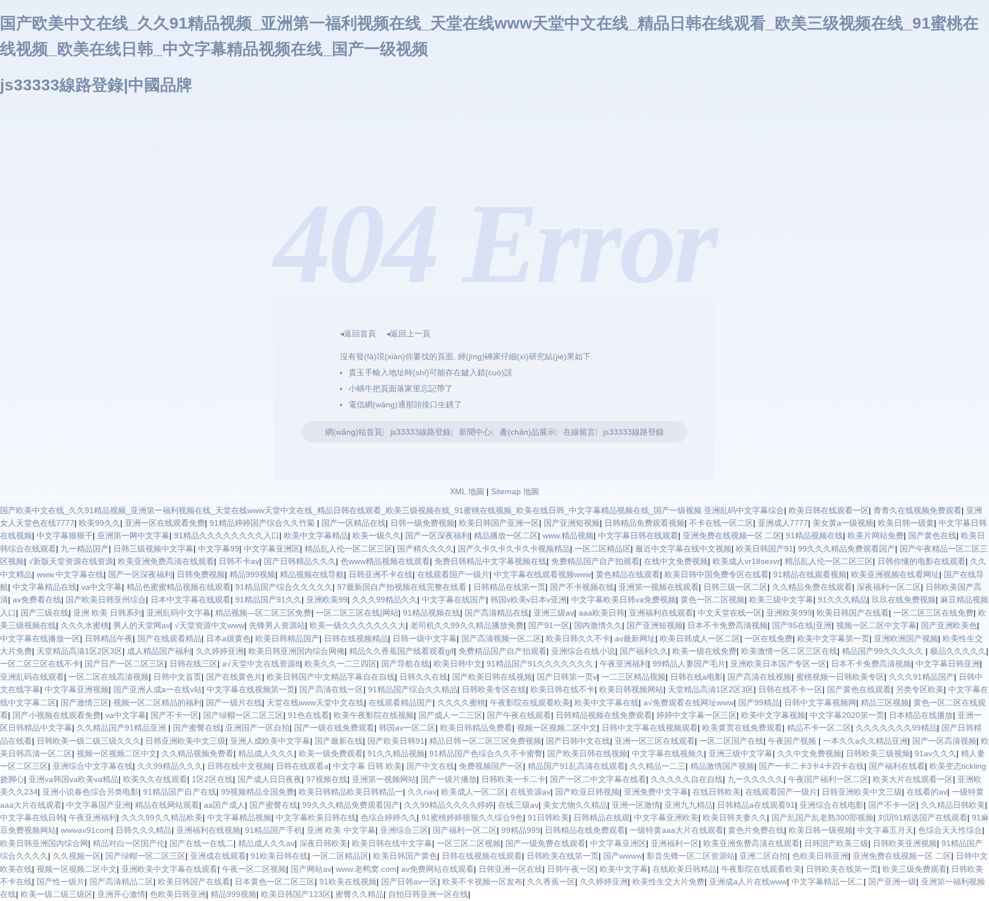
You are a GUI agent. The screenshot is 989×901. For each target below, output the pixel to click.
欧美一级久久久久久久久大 (358, 625)
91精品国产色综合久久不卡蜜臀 (486, 753)
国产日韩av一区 (409, 881)
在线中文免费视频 (676, 561)
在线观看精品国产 (401, 702)
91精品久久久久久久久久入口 (226, 535)
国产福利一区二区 (465, 830)
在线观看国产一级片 (453, 574)
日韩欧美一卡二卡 (513, 779)
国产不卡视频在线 (582, 587)
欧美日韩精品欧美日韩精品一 (351, 791)
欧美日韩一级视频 (821, 830)
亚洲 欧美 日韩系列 (107, 612)
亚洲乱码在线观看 (32, 676)
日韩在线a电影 (696, 676)
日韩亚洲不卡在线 (381, 574)
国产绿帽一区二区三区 (243, 715)
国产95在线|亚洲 (802, 625)
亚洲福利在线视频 (208, 830)
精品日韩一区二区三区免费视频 (485, 740)
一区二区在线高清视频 (109, 676)
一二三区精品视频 (634, 676)
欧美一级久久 (377, 535)
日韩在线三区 (193, 663)
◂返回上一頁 (408, 333)
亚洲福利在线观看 (661, 612)
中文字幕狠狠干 (65, 535)
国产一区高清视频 (944, 740)
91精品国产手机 (273, 830)
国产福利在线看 (897, 766)
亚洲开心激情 (121, 894)
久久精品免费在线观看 (812, 587)
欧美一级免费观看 (331, 753)
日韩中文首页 (177, 676)
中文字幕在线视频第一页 (251, 689)
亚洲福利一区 (675, 843)
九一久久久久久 (755, 779)
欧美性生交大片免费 (668, 881)
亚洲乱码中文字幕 (179, 612)
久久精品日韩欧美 (953, 804)
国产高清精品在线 (497, 612)
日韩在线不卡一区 (790, 689)
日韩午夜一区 (571, 869)
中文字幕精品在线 (45, 587)
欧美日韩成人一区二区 (700, 638)
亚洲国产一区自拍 (258, 727)
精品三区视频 (885, 702)
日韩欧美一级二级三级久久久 (89, 740)
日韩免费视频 (201, 574)
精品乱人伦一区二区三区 (348, 548)
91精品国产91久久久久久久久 (540, 663)
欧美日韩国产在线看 (853, 612)
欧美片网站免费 (876, 535)
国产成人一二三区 (450, 715)
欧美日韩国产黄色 (405, 855)
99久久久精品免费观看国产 (846, 548)
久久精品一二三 (658, 766)
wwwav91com (86, 830)
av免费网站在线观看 (437, 869)
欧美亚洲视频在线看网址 (895, 574)
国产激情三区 (85, 702)
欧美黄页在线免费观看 (742, 727)
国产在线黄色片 (234, 676)
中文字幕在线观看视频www (542, 574)
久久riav (422, 791)
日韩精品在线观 (601, 817)
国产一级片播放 (449, 779)
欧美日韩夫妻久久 (735, 817)
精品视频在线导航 (312, 574)
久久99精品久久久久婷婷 (448, 804)
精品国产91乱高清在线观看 (576, 766)
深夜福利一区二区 (889, 587)
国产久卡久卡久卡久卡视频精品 (514, 548)
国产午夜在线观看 (519, 715)
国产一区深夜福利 (437, 535)
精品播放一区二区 (506, 535)
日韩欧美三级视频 (878, 753)
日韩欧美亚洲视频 (905, 843)
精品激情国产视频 (722, 766)
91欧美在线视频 (348, 881)
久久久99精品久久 (384, 599)
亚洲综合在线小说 (583, 651)
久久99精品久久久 (170, 766)
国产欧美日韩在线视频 (492, 676)
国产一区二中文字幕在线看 (598, 779)
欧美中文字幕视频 (773, 715)
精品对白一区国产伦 (129, 843)
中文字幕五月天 (885, 830)
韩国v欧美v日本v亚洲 (528, 599)
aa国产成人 (224, 804)
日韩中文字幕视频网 (820, 702)
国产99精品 (759, 702)
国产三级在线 (45, 612)
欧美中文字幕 (624, 869)
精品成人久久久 (266, 753)
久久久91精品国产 (921, 676)
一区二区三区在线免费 (933, 612)
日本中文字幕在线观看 (191, 599)
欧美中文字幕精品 (316, 535)
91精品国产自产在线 (179, 791)
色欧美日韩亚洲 (820, 855)
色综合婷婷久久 (389, 817)
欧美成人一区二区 (473, 791)
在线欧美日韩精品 (684, 869)
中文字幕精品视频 (239, 817)
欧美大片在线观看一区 (913, 779)
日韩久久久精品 (144, 830)
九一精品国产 (85, 548)
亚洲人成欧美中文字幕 (270, 740)
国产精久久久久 (425, 548)
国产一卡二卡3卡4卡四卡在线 (811, 766)
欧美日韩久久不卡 (578, 638)
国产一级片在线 (234, 702)
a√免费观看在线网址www (688, 702)
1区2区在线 (212, 779)
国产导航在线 (405, 663)
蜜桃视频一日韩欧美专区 (840, 676)
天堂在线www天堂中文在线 (315, 702)
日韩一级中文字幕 (425, 638)
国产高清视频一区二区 (501, 638)
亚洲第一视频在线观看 (659, 587)
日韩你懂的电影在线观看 (921, 561)
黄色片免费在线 (756, 830)
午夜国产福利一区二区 (828, 779)
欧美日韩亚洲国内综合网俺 (296, 651)
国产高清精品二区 (121, 881)
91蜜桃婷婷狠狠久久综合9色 (472, 817)
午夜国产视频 (793, 740)
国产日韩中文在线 (578, 740)
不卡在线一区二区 (721, 522)
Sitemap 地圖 (515, 491)
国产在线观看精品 (169, 638)
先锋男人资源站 (277, 625)
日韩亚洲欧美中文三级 (185, 740)
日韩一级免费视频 (422, 522)
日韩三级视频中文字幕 (153, 548)
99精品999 (520, 830)
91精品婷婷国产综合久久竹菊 (263, 522)
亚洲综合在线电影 (832, 804)
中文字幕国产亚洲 (98, 804)
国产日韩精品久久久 (300, 561)
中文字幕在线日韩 (32, 817)
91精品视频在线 (814, 535)
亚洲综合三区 (404, 830)
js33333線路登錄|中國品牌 (96, 85)
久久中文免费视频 (809, 753)
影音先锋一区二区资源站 (691, 855)
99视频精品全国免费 (257, 791)
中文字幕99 (218, 548)
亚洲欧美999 (789, 612)
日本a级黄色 (228, 638)
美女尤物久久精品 (575, 804)
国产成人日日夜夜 (270, 779)
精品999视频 (252, 574)
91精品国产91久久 (268, 599)
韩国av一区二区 (407, 727)
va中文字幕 (101, 587)
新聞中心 (475, 431)
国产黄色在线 (932, 535)
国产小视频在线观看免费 (57, 715)
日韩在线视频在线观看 (482, 855)
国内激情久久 (598, 625)
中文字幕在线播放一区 (40, 638)
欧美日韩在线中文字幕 (392, 843)
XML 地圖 (467, 491)
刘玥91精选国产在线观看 (922, 817)
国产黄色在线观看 (859, 689)
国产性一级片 (61, 881)
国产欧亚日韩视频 (587, 791)
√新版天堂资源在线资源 (71, 561)
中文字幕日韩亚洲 (948, 663)
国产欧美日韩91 (396, 740)
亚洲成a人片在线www (748, 881)
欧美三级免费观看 (915, 869)
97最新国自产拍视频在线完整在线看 (403, 587)
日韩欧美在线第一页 (563, 855)
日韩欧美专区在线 (494, 689)
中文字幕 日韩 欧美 (367, 766)
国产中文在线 (430, 766)
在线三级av (518, 804)
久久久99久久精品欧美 (162, 817)
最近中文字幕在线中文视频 (683, 548)
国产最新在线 (339, 740)
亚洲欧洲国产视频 (906, 638)
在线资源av (530, 791)
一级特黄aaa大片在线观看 (676, 830)
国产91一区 (548, 625)
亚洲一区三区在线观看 (655, 740)
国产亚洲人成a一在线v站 (157, 689)
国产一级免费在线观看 (545, 843)
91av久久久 (935, 753)
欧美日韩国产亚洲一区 (499, 522)
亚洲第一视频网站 (384, 779)
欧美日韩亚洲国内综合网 (44, 843)
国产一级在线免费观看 (334, 727)
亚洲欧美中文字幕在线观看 (169, 869)
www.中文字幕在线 (70, 574)
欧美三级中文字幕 (781, 599)
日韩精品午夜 (109, 638)
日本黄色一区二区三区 (275, 881)
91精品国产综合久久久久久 (284, 587)
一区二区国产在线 (731, 740)
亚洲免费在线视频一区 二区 (732, 535)
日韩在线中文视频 (239, 766)
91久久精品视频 (396, 753)
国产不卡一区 (175, 715)
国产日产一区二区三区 (125, 663)
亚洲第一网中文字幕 (133, 535)
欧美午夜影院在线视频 (374, 715)
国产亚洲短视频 (572, 522)
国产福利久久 (644, 651)
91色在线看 (308, 715)
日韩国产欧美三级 (836, 843)
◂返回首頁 (358, 333)
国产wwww (622, 855)
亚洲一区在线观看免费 (165, 522)
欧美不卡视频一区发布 (482, 881)
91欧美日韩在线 (279, 855)
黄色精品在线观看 (628, 574)
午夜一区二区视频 (254, 869)
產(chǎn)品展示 (527, 431)
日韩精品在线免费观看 (585, 830)
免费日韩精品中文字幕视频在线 (490, 561)
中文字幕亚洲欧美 (666, 817)
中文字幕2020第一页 (847, 715)
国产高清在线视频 (759, 676)
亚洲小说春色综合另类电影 (90, 791)
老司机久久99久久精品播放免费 (467, 625)
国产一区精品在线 (354, 522)
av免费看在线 (37, 599)
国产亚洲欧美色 (949, 625)
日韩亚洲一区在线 (510, 869)
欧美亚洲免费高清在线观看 (166, 561)
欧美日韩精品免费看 (476, 727)
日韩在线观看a (302, 766)
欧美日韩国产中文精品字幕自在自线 (331, 676)
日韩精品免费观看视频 (644, 522)
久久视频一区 (77, 855)
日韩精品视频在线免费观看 (604, 715)
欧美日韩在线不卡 (563, 689)
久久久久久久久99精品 (896, 727)
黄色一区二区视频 (713, 599)
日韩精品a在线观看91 (756, 804)
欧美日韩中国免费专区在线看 (716, 574)
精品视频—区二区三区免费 (263, 612)
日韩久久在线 (423, 676)
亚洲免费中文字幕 (656, 791)
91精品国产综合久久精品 (412, 689)
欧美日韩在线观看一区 (829, 510)
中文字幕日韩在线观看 (638, 535)
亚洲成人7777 (783, 522)
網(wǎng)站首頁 (353, 431)
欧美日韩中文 (458, 663)
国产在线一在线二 (201, 843)
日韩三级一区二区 (735, 587)
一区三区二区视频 (469, 843)
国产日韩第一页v (567, 676)
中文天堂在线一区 (730, 612)
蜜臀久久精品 (359, 894)
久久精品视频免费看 (197, 753)
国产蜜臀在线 (197, 727)
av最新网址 (635, 638)
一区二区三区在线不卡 (40, 663)
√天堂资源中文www (209, 625)
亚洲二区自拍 (763, 855)
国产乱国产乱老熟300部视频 (822, 817)
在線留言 (579, 431)
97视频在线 (326, 779)
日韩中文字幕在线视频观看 (650, 727)
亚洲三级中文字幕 (741, 753)
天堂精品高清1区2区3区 (79, 651)
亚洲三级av (553, 612)
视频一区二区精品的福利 (157, 702)
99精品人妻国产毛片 (689, 663)
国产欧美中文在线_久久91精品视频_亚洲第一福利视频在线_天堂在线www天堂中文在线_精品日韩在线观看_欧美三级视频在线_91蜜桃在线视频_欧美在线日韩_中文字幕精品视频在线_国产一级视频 (351, 510)
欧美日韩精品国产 (287, 638)
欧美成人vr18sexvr (746, 561)
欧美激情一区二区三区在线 (789, 651)
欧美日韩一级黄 (906, 522)
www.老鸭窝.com (366, 869)
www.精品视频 (568, 535)
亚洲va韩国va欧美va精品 (73, 779)
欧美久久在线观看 (155, 779)
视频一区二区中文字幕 (876, 625)
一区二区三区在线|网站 (357, 612)
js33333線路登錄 (420, 431)
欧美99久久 (99, 522)
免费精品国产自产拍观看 (595, 561)
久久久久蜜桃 (461, 702)
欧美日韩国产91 (764, 548)
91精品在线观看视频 (809, 574)
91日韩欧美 (548, 817)
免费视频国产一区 (491, 766)
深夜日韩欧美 (323, 843)
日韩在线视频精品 (356, 638)
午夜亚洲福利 (624, 663)
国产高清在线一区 (331, 689)
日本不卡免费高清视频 (727, 625)
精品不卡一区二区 (819, 727)
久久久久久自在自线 (687, 779)
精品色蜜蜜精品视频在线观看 (178, 587)
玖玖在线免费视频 (904, 599)
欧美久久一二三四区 (340, 663)
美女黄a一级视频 (843, 522)
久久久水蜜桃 (85, 625)
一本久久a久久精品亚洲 (865, 740)
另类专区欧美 (920, 689)
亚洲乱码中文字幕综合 (744, 510)
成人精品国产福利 (159, 651)
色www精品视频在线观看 (385, 561)
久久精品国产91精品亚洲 (122, 727)
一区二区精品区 (603, 548)
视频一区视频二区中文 (557, 727)
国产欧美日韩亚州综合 (106, 599)
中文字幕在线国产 (454, 599)
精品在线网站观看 (167, 804)
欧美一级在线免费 (704, 651)
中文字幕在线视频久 (668, 753)
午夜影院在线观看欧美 (530, 702)
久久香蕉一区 (551, 881)
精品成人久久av (266, 843)
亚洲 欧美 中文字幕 (341, 830)
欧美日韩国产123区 (296, 894)
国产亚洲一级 (892, 881)
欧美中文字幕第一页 (833, 638)
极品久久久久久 (958, 651)
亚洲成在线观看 (218, 855)
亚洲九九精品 (688, 804)
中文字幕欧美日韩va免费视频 (623, 599)
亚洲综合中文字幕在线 (93, 766)
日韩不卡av (239, 561)
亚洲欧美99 (326, 599)
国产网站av (311, 869)
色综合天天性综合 (950, 830)
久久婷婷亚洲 (220, 651)
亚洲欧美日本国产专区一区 (778, 663)
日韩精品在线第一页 (509, 587)
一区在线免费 (769, 638)
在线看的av (927, 791)
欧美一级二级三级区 (57, 894)
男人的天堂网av (141, 625)
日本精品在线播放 (921, 715)
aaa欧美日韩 (601, 612)
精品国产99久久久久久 (883, 651)
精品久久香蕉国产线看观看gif (401, 651)
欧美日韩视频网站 (631, 689)
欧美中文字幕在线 (607, 702)
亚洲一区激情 (636, 804)
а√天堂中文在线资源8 (261, 663)
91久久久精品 (842, 599)
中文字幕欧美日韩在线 (316, 817)
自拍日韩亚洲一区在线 (428, 894)
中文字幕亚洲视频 (77, 689)
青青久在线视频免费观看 (917, 510)
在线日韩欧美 (717, 791)
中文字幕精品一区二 (828, 881)
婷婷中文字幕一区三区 (696, 715)
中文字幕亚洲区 (272, 548)
